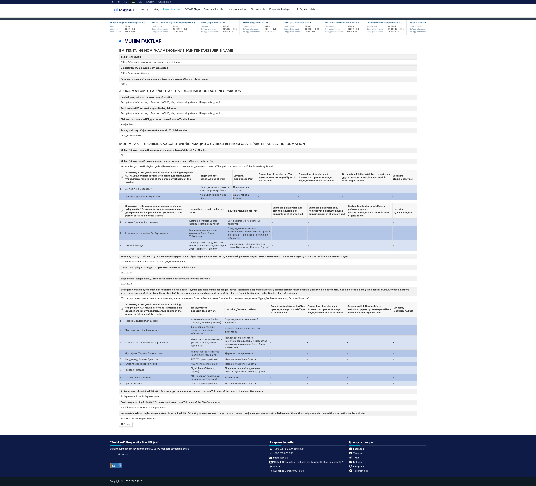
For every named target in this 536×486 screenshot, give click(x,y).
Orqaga (127, 424)
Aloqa (124, 454)
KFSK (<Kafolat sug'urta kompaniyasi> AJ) (113, 22)
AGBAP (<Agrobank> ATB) (244, 22)
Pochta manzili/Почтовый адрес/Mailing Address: (149, 108)
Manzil (276, 466)
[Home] (124, 10)
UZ (133, 1)
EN (140, 1)
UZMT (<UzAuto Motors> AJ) (286, 22)
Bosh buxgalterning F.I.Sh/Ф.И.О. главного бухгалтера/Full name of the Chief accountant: (172, 402)
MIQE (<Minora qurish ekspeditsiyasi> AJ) (419, 22)
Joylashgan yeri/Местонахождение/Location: (147, 97)
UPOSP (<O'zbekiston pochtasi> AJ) (373, 22)
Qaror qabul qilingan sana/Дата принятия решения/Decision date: (159, 267)
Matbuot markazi (237, 9)
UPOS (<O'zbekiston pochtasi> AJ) (331, 22)
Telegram (358, 453)
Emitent (150, 1)
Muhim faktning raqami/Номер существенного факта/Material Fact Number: (165, 150)
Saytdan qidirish (308, 9)
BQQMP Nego (192, 9)
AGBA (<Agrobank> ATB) (201, 22)
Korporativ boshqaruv (281, 9)
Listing (155, 9)
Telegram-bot (360, 470)
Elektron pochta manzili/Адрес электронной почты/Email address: (159, 119)
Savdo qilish (164, 1)
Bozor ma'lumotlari (214, 9)
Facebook (358, 448)
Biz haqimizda (258, 9)
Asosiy (144, 9)
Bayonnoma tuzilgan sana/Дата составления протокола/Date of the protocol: (166, 278)
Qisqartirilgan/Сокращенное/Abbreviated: (145, 67)
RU (125, 1)
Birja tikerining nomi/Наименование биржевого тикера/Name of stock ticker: (165, 79)
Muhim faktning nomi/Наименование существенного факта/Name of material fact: (168, 161)
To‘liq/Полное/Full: (132, 56)
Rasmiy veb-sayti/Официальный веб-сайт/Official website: (155, 130)
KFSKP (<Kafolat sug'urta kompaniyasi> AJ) (161, 22)
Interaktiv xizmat (172, 9)
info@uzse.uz (280, 457)
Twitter (356, 457)
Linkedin (357, 462)
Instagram (358, 466)
